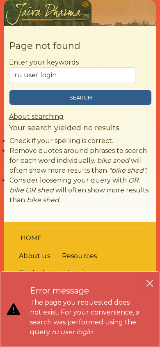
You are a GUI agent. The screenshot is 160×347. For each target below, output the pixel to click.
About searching (36, 116)
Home (31, 238)
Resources (79, 256)
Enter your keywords (44, 62)
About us (34, 256)
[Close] (150, 283)
